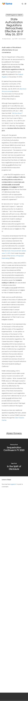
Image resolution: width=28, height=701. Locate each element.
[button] (25, 4)
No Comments (22, 38)
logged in (13, 484)
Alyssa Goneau (7, 38)
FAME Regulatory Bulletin (14, 15)
